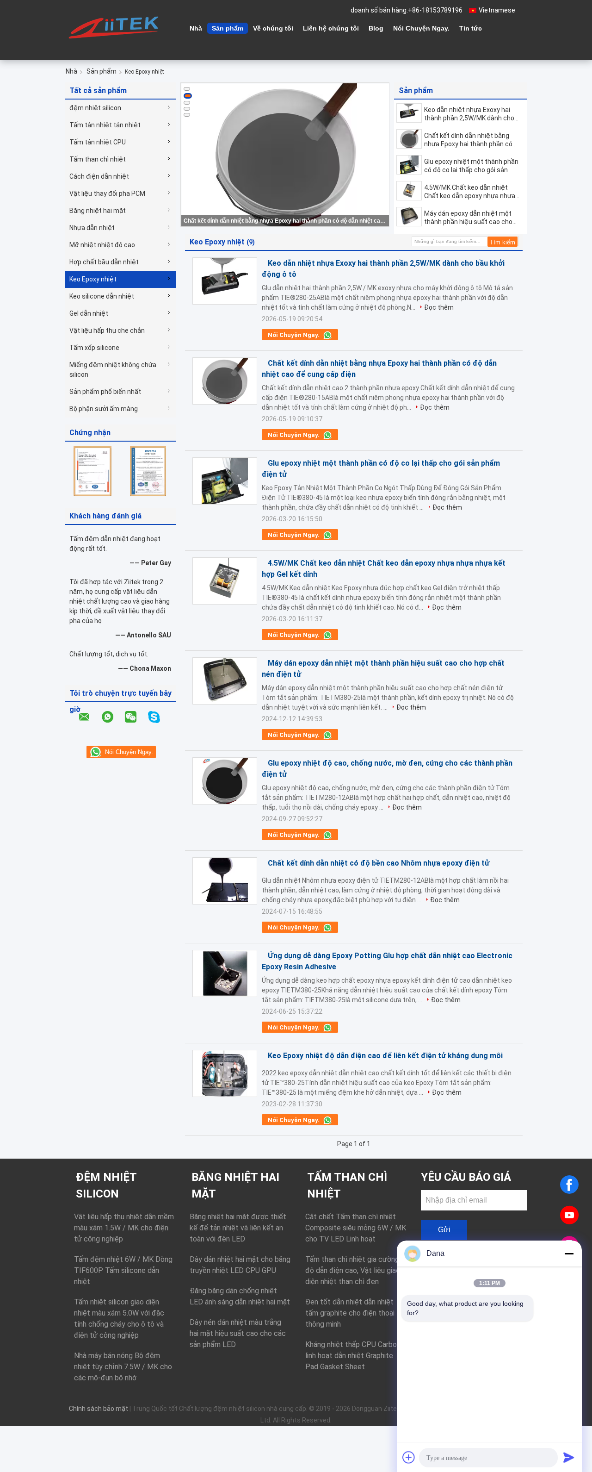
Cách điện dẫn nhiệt (99, 176)
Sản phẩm (227, 28)
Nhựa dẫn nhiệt (92, 227)
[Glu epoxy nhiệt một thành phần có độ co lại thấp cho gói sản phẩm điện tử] (409, 165)
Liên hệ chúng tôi (331, 28)
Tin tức (470, 28)
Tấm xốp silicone (94, 347)
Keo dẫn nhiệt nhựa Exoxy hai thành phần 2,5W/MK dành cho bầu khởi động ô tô (469, 114)
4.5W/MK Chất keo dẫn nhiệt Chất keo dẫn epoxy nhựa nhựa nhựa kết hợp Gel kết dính (469, 192)
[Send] (568, 1457)
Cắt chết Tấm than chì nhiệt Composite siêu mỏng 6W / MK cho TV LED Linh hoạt (355, 1227)
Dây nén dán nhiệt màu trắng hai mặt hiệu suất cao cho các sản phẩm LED (238, 1333)
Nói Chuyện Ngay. (421, 28)
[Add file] (408, 1457)
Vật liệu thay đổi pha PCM (107, 193)
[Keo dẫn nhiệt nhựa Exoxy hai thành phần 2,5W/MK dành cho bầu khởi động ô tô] (409, 113)
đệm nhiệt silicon (95, 108)
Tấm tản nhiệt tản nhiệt (105, 125)
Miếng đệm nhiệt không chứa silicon (112, 369)
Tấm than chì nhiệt (97, 159)
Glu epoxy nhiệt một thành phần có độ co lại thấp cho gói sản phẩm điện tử (471, 166)
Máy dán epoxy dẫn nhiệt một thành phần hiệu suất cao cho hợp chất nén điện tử (468, 218)
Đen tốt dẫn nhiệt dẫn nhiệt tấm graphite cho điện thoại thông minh (350, 1313)
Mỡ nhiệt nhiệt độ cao (102, 245)
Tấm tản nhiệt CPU (97, 142)
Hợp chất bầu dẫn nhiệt (104, 262)
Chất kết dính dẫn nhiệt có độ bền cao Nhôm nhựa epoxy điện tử (378, 863)
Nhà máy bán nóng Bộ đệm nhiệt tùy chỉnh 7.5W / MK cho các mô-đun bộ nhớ (123, 1366)
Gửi (444, 1230)
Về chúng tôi (273, 28)
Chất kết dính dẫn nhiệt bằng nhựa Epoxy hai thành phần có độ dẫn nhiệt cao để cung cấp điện (286, 221)
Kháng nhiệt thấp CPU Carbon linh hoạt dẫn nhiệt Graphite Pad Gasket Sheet (353, 1355)
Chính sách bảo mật (98, 1408)
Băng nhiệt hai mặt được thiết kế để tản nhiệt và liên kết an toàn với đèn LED (238, 1227)
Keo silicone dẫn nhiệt (101, 296)
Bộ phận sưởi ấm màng (103, 408)
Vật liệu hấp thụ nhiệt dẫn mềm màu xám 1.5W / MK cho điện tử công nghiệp (124, 1227)
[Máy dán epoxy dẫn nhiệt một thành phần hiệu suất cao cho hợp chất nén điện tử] (409, 216)
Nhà (196, 28)
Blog (376, 28)
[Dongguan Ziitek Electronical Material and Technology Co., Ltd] (115, 27)
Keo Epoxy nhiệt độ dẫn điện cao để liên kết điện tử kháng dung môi (385, 1055)
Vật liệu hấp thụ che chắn (107, 330)
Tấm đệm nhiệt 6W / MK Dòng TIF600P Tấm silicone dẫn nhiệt (123, 1270)
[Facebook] (569, 1184)
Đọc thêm (439, 307)
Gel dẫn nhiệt (88, 313)
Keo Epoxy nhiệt (93, 279)
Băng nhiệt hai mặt (97, 210)
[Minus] (568, 1253)
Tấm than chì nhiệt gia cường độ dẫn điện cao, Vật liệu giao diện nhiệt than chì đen (352, 1270)
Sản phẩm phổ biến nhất (105, 391)
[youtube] (569, 1215)
